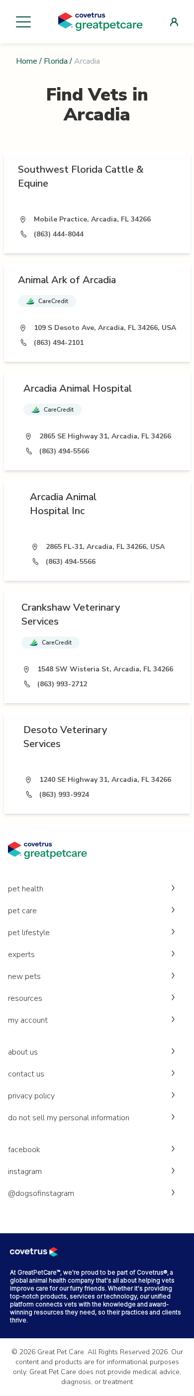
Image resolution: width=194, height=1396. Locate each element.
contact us (26, 1074)
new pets (24, 976)
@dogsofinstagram (41, 1193)
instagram (25, 1171)
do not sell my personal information (68, 1117)
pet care (22, 910)
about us (23, 1052)
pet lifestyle (29, 932)
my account (28, 1020)
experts (21, 954)
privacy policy (31, 1095)
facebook (24, 1149)
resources (25, 998)
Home (26, 61)
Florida (56, 61)
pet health (25, 888)
